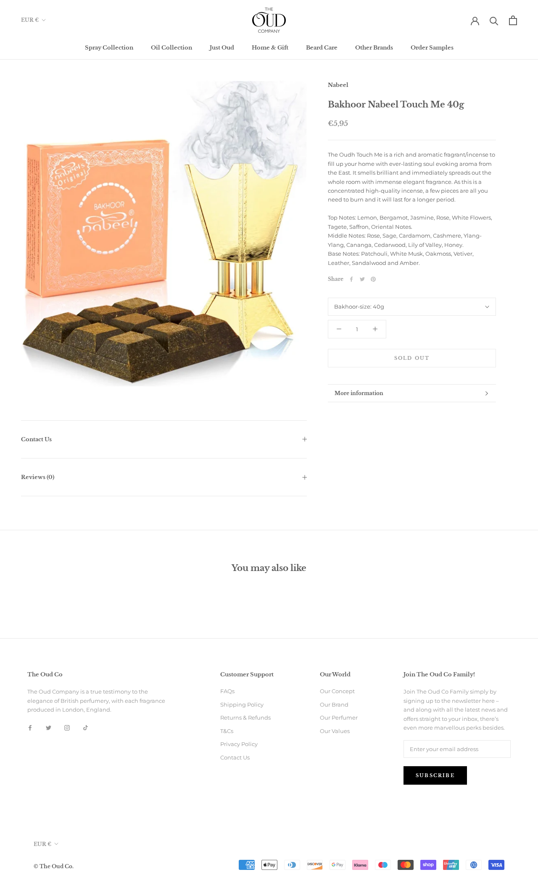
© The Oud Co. (54, 866)
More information (359, 393)
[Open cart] (513, 20)
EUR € (30, 20)
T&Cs (226, 731)
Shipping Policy (242, 704)
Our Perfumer (339, 717)
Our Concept (337, 691)
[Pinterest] (373, 279)
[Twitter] (362, 279)
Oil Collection (171, 47)
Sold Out (412, 358)
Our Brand (334, 704)
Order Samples (432, 47)
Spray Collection (109, 47)
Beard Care (322, 47)
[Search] (494, 20)
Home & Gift (270, 47)
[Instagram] (67, 727)
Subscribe (435, 775)
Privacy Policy (239, 744)
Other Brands (374, 47)
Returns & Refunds (245, 717)
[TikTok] (85, 727)
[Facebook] (351, 279)
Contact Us (36, 439)
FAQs (227, 691)
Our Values (335, 731)
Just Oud (222, 47)
